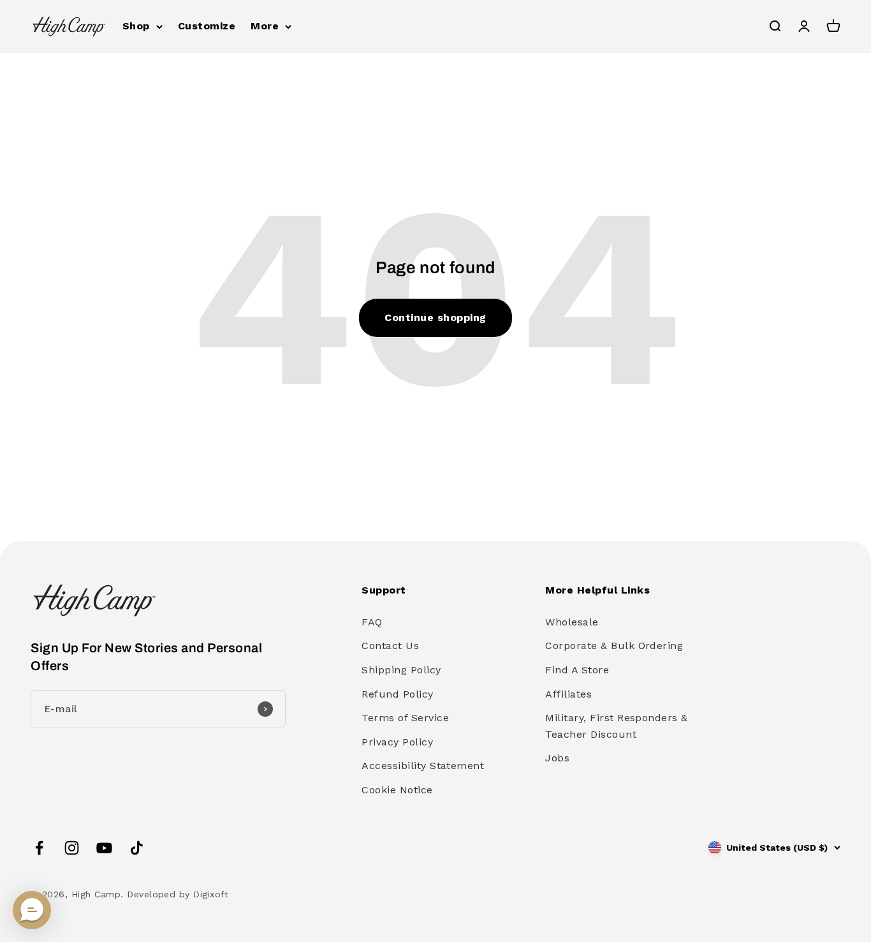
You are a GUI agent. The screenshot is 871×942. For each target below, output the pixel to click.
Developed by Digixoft (177, 894)
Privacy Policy (397, 742)
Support (384, 590)
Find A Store (577, 670)
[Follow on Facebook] (39, 847)
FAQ (372, 622)
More (265, 26)
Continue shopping (435, 317)
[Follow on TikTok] (136, 847)
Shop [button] (136, 26)
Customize (206, 26)
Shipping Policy (401, 670)
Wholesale (571, 622)
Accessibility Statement (423, 765)
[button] (32, 910)
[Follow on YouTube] (104, 847)
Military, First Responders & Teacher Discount (616, 726)
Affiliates (568, 694)
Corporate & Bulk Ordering (614, 645)
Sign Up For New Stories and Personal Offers (146, 657)
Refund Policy (397, 694)
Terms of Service (405, 718)
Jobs (557, 758)
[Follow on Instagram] (71, 847)
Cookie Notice (397, 790)
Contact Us (390, 645)
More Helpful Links (597, 590)
